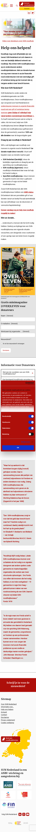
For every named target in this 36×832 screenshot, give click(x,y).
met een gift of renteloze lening (17, 109)
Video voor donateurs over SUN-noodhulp (18, 41)
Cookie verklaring (7, 723)
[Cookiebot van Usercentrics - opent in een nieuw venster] (25, 383)
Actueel (4, 712)
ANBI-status (28, 192)
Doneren (26, 8)
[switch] (31, 422)
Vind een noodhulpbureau (29, 4)
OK (18, 447)
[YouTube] (27, 814)
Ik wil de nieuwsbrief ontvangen (13, 344)
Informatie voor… (7, 707)
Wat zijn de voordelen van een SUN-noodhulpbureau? (16, 373)
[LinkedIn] (20, 814)
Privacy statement (8, 720)
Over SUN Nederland (9, 704)
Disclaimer (5, 717)
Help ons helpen (7, 709)
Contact (4, 715)
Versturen (6, 350)
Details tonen (25, 442)
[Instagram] (23, 814)
